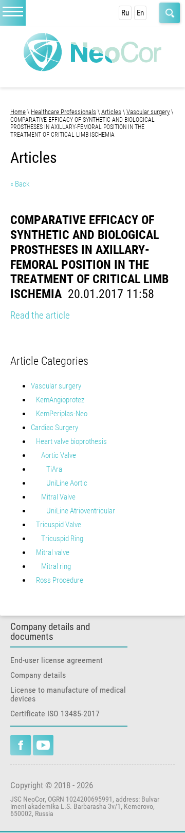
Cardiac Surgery (54, 427)
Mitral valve (52, 552)
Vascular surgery (148, 112)
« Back (20, 184)
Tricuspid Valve (58, 524)
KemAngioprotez (60, 399)
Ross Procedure (59, 580)
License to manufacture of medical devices (68, 694)
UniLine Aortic (66, 483)
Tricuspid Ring (62, 538)
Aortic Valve (58, 455)
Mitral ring (56, 566)
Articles (111, 112)
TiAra (54, 469)
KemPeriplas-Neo (61, 413)
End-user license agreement (56, 660)
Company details (38, 675)
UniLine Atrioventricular (80, 510)
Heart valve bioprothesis (71, 441)
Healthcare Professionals (63, 112)
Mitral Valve (58, 497)
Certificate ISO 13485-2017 (55, 713)
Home (18, 112)
